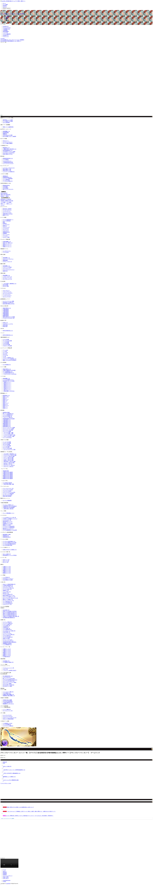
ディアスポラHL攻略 (7, 340)
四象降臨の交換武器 (7, 643)
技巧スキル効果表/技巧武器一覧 (9, 612)
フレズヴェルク (6, 224)
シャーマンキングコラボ (8, 163)
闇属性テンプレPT (7, 655)
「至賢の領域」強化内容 (8, 508)
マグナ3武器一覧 (6, 625)
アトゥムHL (5, 350)
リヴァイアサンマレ (7, 291)
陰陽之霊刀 (5, 270)
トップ (4, 869)
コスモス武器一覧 (7, 635)
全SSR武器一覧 (6, 610)
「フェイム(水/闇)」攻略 (8, 433)
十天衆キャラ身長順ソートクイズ (10, 518)
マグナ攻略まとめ (7, 693)
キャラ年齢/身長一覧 (7, 601)
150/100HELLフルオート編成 (9, 151)
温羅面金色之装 (6, 232)
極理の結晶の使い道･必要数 (9, 316)
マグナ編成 (3, 202)
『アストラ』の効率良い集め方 (9, 670)
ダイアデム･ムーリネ (7, 279)
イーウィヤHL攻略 (7, 445)
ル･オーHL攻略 (6, 447)
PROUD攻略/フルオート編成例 (9, 136)
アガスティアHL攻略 (7, 345)
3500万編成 (5, 186)
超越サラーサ (6, 405)
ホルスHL (5, 353)
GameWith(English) (6, 880)
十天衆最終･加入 (6, 28)
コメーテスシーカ (7, 268)
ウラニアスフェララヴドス (8, 269)
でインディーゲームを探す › (7, 818)
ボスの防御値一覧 (7, 364)
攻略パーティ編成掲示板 (8, 126)
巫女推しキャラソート (7, 522)
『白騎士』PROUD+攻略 (8, 460)
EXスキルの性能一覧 (7, 416)
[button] (78, 20)
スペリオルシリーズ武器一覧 (9, 630)
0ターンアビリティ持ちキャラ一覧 (10, 598)
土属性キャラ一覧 (7, 569)
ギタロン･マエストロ (7, 261)
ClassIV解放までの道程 (8, 579)
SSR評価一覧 (5, 26)
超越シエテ (5, 400)
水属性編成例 (6, 310)
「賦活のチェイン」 (7, 383)
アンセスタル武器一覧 (7, 637)
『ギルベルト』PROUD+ (8, 466)
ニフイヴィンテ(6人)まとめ (8, 167)
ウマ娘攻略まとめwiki (7, 723)
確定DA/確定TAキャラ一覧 (8, 595)
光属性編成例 (6, 314)
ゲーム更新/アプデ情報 (8, 121)
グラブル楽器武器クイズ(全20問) (10, 530)
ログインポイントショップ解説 (9, 682)
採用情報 (5, 873)
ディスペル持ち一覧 (7, 589)
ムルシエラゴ (6, 230)
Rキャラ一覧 (5, 562)
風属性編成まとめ (7, 423)
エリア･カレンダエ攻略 (8, 430)
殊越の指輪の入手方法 (7, 154)
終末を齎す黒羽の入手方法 (8, 303)
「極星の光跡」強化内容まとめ (9, 148)
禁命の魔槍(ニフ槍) (7, 169)
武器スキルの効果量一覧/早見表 (9, 611)
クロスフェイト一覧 (7, 604)
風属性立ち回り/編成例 (8, 475)
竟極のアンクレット (7, 246)
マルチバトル (6, 36)
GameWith (8, 883)
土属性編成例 (6, 311)
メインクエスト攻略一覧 (8, 691)
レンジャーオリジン (7, 160)
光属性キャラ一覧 (7, 571)
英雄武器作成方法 (7, 537)
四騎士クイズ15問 (7, 525)
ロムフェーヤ (6, 229)
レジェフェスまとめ (7, 715)
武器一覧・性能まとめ (7, 242)
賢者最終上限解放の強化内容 (7, 200)
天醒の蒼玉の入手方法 (7, 213)
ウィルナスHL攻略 (7, 441)
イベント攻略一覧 (7, 709)
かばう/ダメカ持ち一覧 (8, 586)
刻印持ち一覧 (6, 593)
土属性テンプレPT (7, 651)
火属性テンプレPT (7, 649)
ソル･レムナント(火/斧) (8, 489)
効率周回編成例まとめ (7, 150)
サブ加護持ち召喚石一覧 (8, 662)
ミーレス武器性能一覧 (7, 414)
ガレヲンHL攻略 (6, 444)
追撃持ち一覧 (6, 590)
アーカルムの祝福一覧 (7, 181)
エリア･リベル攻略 (7, 431)
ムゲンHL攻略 (6, 339)
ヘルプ (4, 870)
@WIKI (4, 881)
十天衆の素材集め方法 (7, 702)
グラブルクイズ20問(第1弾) (8, 527)
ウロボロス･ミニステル (8, 323)
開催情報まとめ (6, 147)
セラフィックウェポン (7, 639)
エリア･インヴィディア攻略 (9, 427)
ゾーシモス (5, 235)
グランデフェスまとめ (7, 716)
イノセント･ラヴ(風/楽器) (8, 493)
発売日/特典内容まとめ (8, 330)
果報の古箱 (3, 194)
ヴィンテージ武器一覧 (7, 623)
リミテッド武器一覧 (7, 622)
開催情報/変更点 (6, 185)
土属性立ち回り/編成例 (8, 474)
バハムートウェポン (7, 633)
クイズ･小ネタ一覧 (7, 520)
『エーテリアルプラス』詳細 (9, 449)
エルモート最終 (6, 237)
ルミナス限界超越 (7, 220)
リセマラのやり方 (7, 677)
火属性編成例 (6, 309)
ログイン (5, 7)
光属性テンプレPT (7, 654)
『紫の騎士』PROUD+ (7, 463)
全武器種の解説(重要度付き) (9, 617)
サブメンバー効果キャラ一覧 (9, 596)
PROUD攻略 (5, 284)
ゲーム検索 (5, 4)
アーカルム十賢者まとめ (8, 504)
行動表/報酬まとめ (7, 241)
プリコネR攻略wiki (7, 724)
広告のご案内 (6, 876)
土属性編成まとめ (7, 422)
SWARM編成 (5, 188)
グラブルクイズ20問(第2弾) (8, 526)
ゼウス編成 (8, 202)
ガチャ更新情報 (6, 122)
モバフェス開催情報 (7, 500)
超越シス (5, 401)
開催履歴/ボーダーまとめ (8, 703)
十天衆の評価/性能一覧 (8, 585)
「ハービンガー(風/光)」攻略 (9, 435)
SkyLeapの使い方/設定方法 (8, 684)
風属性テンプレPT (7, 652)
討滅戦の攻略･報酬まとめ (8, 694)
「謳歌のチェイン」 (7, 384)
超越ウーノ (5, 408)
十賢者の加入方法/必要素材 (9, 507)
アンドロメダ (6, 228)
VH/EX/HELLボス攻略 (7, 135)
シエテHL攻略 (6, 343)
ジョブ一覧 (5, 32)
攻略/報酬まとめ (6, 131)
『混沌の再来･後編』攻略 (8, 484)
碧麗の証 (2, 196)
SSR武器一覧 (5, 35)
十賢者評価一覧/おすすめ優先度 (9, 506)
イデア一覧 (5, 669)
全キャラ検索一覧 (7, 554)
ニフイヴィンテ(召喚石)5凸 (8, 171)
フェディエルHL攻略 (7, 448)
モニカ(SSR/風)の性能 (7, 545)
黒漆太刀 (5, 225)
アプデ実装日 (6, 159)
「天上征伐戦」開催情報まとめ (9, 453)
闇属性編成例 (6, 315)
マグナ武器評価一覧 (7, 629)
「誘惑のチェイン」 (7, 386)
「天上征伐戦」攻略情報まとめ (9, 283)
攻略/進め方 (5, 176)
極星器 (7, 196)
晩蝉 (4, 222)
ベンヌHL (5, 351)
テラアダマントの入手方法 (8, 152)
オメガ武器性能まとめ (7, 371)
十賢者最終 (5, 30)
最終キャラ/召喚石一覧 (8, 599)
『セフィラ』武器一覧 (7, 417)
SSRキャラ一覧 (6, 559)
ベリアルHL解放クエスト (8, 379)
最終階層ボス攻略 (7, 534)
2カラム (4, 8)
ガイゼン (2, 205)
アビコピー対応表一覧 (7, 594)
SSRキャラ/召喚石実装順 (8, 718)
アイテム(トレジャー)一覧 (8, 667)
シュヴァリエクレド (7, 295)
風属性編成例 (6, 313)
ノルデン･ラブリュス (7, 276)
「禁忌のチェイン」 (7, 387)
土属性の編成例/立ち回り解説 (9, 370)
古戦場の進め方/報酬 (7, 700)
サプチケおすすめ (7, 27)
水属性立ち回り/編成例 (8, 473)
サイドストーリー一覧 (7, 710)
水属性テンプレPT (7, 650)
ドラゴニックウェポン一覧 (8, 318)
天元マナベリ (6, 140)
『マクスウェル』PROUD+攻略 (9, 455)
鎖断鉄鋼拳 (5, 260)
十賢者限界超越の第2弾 (8, 162)
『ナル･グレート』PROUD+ (9, 465)
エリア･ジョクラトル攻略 (8, 428)
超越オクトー (6, 399)
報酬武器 (5, 133)
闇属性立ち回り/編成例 (8, 478)
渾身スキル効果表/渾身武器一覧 (9, 613)
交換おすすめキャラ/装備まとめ (9, 549)
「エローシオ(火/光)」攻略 (8, 436)
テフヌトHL (5, 355)
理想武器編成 (6, 31)
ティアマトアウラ (7, 294)
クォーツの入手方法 (7, 437)
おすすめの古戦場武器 (7, 701)
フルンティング (6, 227)
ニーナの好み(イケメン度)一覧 (9, 517)
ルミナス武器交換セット (8, 219)
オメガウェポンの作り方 (8, 640)
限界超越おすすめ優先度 (6, 199)
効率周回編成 (6, 132)
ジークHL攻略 (6, 341)
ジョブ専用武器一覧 (7, 644)
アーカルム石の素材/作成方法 (9, 543)
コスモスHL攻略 (6, 344)
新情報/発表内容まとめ (8, 158)
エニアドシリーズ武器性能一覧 (9, 358)
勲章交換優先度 (4, 193)
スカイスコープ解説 (7, 683)
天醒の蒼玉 (8, 194)
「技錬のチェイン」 (7, 382)
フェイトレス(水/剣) (7, 491)
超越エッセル (6, 396)
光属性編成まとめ (7, 425)
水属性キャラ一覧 (7, 567)
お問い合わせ (6, 878)
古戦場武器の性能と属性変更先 (9, 642)
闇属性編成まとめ (7, 426)
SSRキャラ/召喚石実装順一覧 (9, 584)
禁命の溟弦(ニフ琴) (7, 170)
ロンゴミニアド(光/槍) (7, 494)
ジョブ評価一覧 (6, 577)
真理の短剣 (5, 325)
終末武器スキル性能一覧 (8, 302)
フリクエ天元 (6, 252)
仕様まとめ (5, 322)
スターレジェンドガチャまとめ (9, 717)
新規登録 (5, 5)
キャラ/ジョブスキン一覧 (8, 600)
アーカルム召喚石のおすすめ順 (9, 542)
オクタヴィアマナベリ (7, 142)
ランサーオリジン (7, 211)
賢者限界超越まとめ (7, 177)
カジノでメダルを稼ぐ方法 (8, 681)
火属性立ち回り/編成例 (8, 472)
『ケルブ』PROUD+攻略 (8, 458)
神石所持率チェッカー (7, 521)
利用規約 (5, 874)
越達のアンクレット (7, 245)
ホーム (4, 3)
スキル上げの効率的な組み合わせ (10, 679)
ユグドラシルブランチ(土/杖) (9, 492)
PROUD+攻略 (6, 286)
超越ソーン (3, 203)
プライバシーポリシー (7, 875)
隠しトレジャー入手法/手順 (9, 678)
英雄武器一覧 (6, 535)
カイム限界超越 (6, 179)
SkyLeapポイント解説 (7, 686)
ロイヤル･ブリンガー (7, 277)
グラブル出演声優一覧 (7, 603)
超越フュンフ (9, 203)
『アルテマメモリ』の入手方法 (9, 374)
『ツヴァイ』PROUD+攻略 (8, 456)
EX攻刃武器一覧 (6, 632)
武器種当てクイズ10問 (7, 523)
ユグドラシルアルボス (7, 293)
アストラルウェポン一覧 (8, 488)
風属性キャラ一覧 (7, 570)
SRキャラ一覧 (6, 560)
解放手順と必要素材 (7, 208)
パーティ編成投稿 (7, 33)
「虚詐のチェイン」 (7, 389)
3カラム (8, 8)
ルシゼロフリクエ (7, 251)
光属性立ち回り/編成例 (8, 477)
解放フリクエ (6, 215)
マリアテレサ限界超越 (7, 178)
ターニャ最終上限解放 (7, 143)
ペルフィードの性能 (7, 267)
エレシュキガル (6, 234)
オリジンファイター (7, 212)
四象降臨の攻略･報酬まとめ (9, 695)
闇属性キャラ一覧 (7, 572)
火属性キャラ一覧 (7, 566)
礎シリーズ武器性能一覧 (8, 413)
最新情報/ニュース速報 (8, 119)
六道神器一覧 (6, 627)
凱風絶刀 (5, 223)
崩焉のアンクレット (7, 244)
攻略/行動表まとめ (7, 308)
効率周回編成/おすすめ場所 (9, 418)
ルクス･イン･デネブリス (8, 259)
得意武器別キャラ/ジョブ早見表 (9, 555)
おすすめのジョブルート (8, 578)
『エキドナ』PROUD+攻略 (8, 462)
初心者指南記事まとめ (7, 676)
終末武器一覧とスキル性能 (8, 381)
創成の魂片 (5, 326)
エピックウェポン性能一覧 (8, 634)
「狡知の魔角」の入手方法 (8, 391)
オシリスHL (5, 352)
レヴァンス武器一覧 (7, 624)
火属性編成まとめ (7, 419)
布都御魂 (5, 233)
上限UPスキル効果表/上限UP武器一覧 (11, 616)
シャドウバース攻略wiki (8, 725)
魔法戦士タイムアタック (8, 528)
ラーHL (4, 356)
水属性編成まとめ (7, 421)
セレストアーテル (7, 296)
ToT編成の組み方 (6, 656)
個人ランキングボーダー (8, 189)
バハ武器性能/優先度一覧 (8, 372)
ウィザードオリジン (7, 210)
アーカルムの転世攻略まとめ (9, 541)
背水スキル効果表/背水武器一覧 (9, 615)
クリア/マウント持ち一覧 (8, 588)
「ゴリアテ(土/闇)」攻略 (8, 432)
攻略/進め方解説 (6, 412)
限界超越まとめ (6, 395)
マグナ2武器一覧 (6, 628)
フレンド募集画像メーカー (8, 513)
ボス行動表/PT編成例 (7, 482)
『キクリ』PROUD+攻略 (8, 457)
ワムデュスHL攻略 (7, 443)
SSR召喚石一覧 (6, 660)
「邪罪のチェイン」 (7, 388)
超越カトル (5, 404)
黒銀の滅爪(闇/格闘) (7, 496)
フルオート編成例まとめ (8, 357)
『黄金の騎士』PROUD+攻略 (9, 461)
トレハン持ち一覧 (7, 591)
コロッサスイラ (6, 290)
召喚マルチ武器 (6, 638)
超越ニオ (5, 397)
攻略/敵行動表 (6, 470)
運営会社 (5, 871)
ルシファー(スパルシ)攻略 (8, 301)
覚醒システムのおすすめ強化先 (9, 360)
